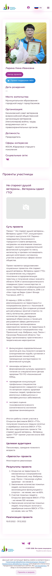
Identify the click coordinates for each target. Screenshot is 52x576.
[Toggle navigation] (48, 8)
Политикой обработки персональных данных (25, 562)
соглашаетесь (41, 566)
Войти (29, 8)
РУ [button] (41, 8)
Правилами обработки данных (15, 564)
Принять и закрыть (26, 572)
